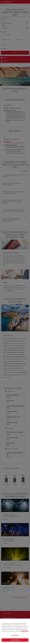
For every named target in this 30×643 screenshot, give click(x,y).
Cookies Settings (15, 635)
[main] (15, 631)
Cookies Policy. (25, 631)
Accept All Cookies (15, 640)
